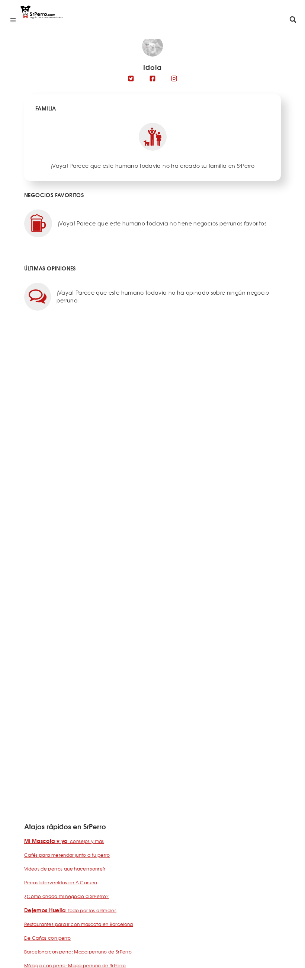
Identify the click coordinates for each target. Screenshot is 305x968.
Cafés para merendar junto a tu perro (67, 855)
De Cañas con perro (47, 938)
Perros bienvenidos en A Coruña (60, 882)
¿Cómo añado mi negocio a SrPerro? (66, 896)
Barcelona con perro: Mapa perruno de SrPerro (78, 951)
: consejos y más (64, 841)
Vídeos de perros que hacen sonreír (64, 868)
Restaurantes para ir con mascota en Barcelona (78, 924)
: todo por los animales (70, 910)
